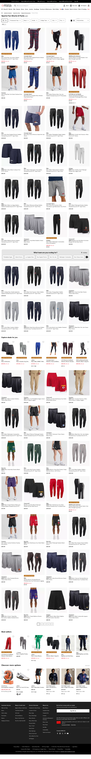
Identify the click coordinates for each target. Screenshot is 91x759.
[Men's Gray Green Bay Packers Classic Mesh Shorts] (79, 276)
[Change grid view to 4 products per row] (71, 21)
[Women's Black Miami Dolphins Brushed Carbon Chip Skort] (56, 600)
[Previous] (3, 40)
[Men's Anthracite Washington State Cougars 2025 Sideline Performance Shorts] (8, 349)
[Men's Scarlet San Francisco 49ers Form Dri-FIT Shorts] (79, 118)
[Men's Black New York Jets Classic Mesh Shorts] (79, 311)
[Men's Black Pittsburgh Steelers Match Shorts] (56, 526)
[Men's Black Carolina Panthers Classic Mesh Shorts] (11, 382)
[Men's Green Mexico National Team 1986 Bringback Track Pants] (38, 643)
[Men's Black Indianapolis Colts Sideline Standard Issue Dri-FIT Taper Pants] (34, 153)
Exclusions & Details (66, 724)
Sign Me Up (73, 710)
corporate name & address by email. (67, 751)
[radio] (17, 694)
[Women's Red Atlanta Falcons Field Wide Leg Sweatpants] (8, 643)
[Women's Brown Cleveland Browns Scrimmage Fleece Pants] (68, 349)
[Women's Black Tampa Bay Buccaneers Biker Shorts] (53, 643)
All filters (85, 252)
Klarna (2, 710)
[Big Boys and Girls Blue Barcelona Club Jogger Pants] (83, 643)
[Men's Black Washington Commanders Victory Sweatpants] (56, 224)
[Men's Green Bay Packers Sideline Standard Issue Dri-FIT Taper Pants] (34, 453)
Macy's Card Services (19, 718)
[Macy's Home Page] (6, 5)
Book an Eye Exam (33, 733)
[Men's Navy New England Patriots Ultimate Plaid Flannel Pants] (34, 40)
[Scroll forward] (87, 257)
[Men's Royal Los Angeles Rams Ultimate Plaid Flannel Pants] (34, 78)
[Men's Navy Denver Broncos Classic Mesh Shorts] (56, 562)
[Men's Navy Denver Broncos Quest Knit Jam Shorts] (34, 118)
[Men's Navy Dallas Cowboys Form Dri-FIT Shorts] (11, 153)
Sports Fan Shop (16, 12)
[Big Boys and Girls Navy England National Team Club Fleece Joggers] (68, 643)
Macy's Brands (32, 718)
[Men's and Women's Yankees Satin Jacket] (53, 677)
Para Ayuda (3, 715)
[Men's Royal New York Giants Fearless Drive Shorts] (11, 78)
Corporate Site (46, 713)
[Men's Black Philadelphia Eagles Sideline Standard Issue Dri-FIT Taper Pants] (56, 118)
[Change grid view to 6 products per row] (74, 20)
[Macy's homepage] (2, 13)
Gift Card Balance (18, 715)
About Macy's (45, 707)
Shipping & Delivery (5, 720)
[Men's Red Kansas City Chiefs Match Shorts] (34, 526)
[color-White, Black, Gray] (17, 694)
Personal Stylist (32, 723)
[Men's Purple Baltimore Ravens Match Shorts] (34, 600)
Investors (44, 715)
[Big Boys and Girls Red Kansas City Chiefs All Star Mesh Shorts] (56, 382)
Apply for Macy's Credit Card (21, 707)
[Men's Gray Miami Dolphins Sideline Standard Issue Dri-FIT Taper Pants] (79, 453)
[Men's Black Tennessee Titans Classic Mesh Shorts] (56, 418)
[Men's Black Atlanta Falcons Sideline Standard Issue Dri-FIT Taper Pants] (56, 153)
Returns (2, 718)
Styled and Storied (46, 732)
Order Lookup (4, 713)
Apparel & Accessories (25, 12)
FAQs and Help (4, 707)
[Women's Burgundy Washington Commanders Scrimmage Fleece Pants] (79, 78)
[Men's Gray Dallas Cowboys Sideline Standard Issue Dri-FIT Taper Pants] (11, 311)
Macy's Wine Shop (33, 720)
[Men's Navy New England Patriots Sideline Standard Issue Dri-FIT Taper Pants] (11, 118)
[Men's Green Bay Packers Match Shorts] (11, 453)
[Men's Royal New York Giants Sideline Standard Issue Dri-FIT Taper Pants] (11, 40)
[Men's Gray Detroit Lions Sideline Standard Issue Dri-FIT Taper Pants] (56, 311)
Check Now (73, 724)
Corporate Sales (46, 710)
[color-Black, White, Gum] (20, 694)
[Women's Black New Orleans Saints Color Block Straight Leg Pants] (79, 488)
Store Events (31, 728)
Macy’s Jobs (45, 722)
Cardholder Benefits (19, 710)
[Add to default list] (13, 342)
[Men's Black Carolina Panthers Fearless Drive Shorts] (11, 526)
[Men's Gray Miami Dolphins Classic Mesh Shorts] (34, 224)
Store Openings (32, 730)
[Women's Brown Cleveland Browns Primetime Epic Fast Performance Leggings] (34, 562)
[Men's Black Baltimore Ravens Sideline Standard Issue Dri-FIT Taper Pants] (11, 224)
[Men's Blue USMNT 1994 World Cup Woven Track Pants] (38, 349)
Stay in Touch (31, 725)
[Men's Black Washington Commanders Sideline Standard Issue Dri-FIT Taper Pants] (11, 418)
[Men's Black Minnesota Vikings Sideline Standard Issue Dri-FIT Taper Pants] (34, 189)
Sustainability (45, 729)
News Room (45, 724)
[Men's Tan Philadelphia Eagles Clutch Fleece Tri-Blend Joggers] (34, 382)
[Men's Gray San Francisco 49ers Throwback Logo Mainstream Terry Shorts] (56, 189)
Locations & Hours (32, 710)
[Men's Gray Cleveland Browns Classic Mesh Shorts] (11, 562)
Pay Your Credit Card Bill (20, 720)
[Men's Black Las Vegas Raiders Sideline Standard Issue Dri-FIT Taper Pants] (11, 189)
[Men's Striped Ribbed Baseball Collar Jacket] (83, 677)
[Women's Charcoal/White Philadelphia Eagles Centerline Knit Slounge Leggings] (53, 349)
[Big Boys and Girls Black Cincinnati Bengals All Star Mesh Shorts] (79, 224)
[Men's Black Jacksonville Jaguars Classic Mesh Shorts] (79, 600)
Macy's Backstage (32, 715)
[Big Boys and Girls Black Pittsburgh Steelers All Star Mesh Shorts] (34, 488)
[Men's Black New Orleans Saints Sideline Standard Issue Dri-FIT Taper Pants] (79, 526)
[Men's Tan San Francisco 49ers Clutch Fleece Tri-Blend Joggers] (79, 382)
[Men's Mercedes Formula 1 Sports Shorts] (38, 677)
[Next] (20, 40)
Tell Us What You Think (33, 736)
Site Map (44, 727)
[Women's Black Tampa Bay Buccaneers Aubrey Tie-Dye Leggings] (83, 349)
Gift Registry (31, 738)
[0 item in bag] (89, 5)
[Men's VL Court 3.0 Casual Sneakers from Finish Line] (23, 677)
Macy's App (31, 713)
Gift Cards (17, 713)
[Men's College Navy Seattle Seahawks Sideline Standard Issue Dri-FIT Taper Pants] (11, 276)
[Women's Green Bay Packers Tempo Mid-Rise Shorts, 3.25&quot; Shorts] (56, 453)
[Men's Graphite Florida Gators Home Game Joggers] (23, 643)
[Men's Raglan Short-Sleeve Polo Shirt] (68, 677)
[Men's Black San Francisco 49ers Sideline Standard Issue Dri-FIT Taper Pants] (34, 276)
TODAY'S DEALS (15, 1)
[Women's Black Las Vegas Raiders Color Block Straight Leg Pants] (79, 40)
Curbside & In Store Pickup (34, 707)
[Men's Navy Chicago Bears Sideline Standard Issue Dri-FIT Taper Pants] (56, 276)
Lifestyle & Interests (8, 12)
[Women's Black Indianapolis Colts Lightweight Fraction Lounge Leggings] (56, 40)
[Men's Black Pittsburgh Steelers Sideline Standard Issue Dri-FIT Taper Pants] (79, 189)
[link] (11, 59)
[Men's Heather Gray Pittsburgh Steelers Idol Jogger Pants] (79, 153)
